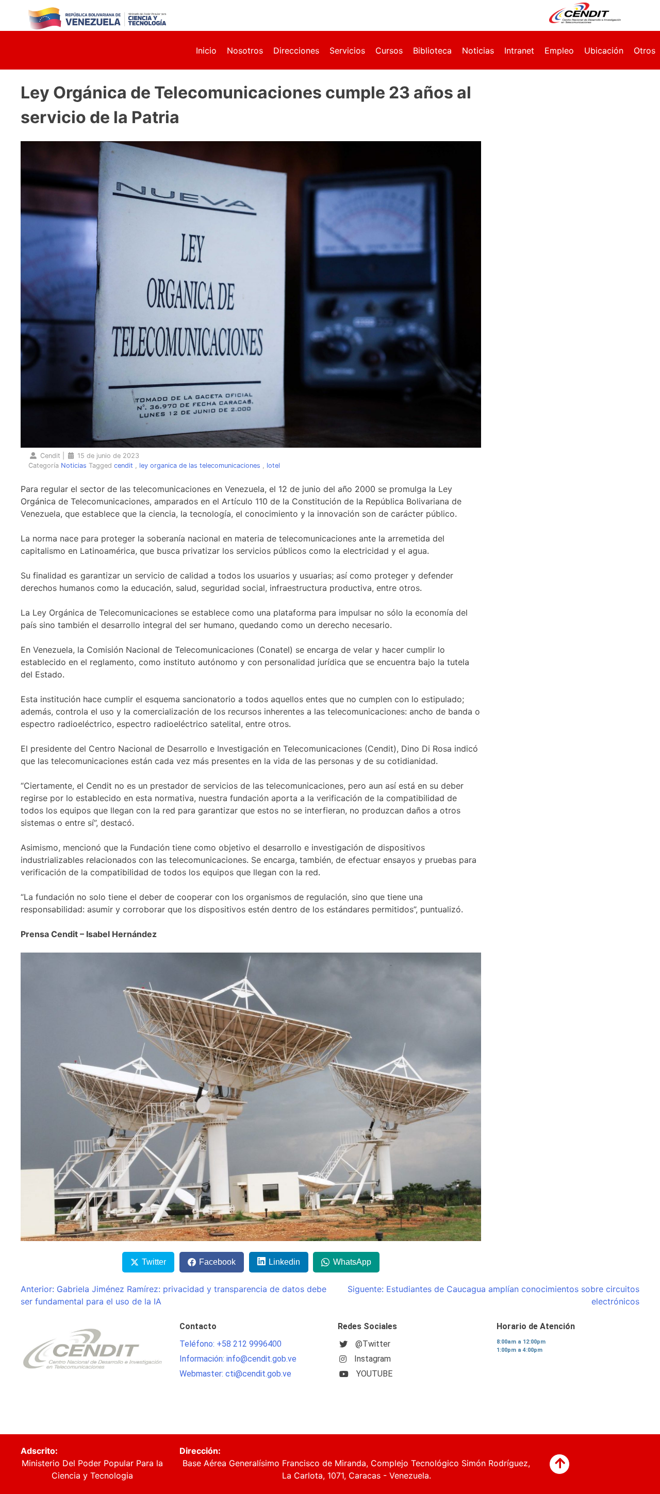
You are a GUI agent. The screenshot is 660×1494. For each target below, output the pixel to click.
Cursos (389, 50)
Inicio (206, 50)
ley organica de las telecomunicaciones (199, 465)
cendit (123, 465)
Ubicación (603, 50)
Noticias (478, 50)
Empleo (559, 50)
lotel (273, 465)
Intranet (519, 50)
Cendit (50, 456)
